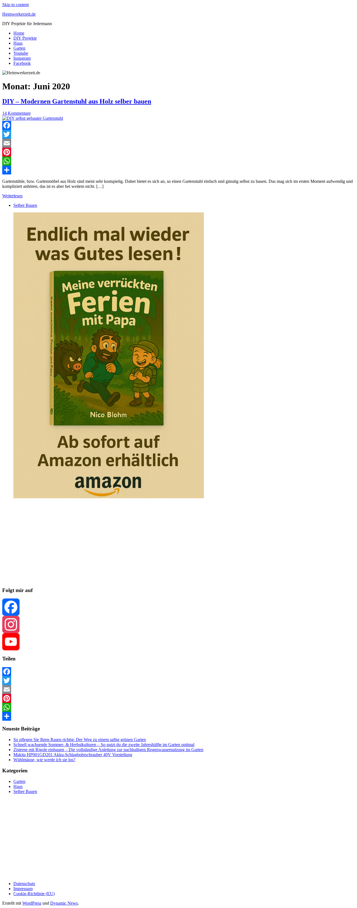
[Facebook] (178, 125)
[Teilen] (178, 170)
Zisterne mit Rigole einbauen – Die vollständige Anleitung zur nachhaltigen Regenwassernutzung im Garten (108, 749)
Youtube (20, 53)
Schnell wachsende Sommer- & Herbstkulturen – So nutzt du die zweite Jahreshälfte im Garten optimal (103, 744)
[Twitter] (178, 134)
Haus (18, 43)
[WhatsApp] (178, 161)
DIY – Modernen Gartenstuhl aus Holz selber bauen (76, 101)
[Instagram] (178, 624)
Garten (19, 48)
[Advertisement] (169, 543)
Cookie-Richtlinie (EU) (34, 893)
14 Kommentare (16, 113)
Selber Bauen (25, 205)
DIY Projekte (25, 38)
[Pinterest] (178, 152)
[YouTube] (178, 641)
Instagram (22, 58)
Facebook (22, 63)
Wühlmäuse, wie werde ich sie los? (44, 759)
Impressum (23, 888)
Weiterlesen (12, 195)
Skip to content (15, 4)
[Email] (178, 143)
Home (18, 33)
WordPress (31, 903)
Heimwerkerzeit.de (19, 14)
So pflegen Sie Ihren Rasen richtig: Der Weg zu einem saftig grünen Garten (79, 739)
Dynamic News (64, 903)
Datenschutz (24, 883)
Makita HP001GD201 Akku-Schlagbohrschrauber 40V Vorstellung (72, 754)
